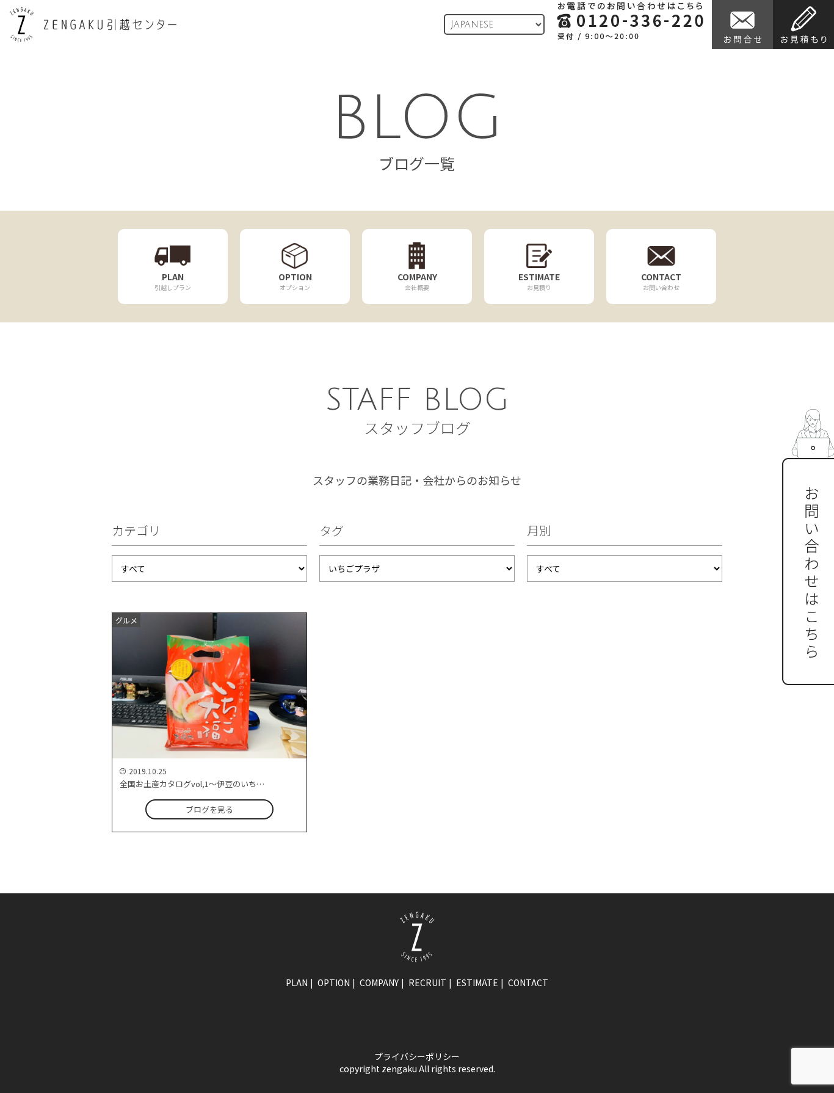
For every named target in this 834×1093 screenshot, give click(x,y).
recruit (427, 982)
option (333, 982)
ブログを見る (209, 809)
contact (528, 982)
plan (297, 982)
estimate (477, 982)
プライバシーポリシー (417, 1056)
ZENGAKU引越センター (92, 24)
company (379, 982)
